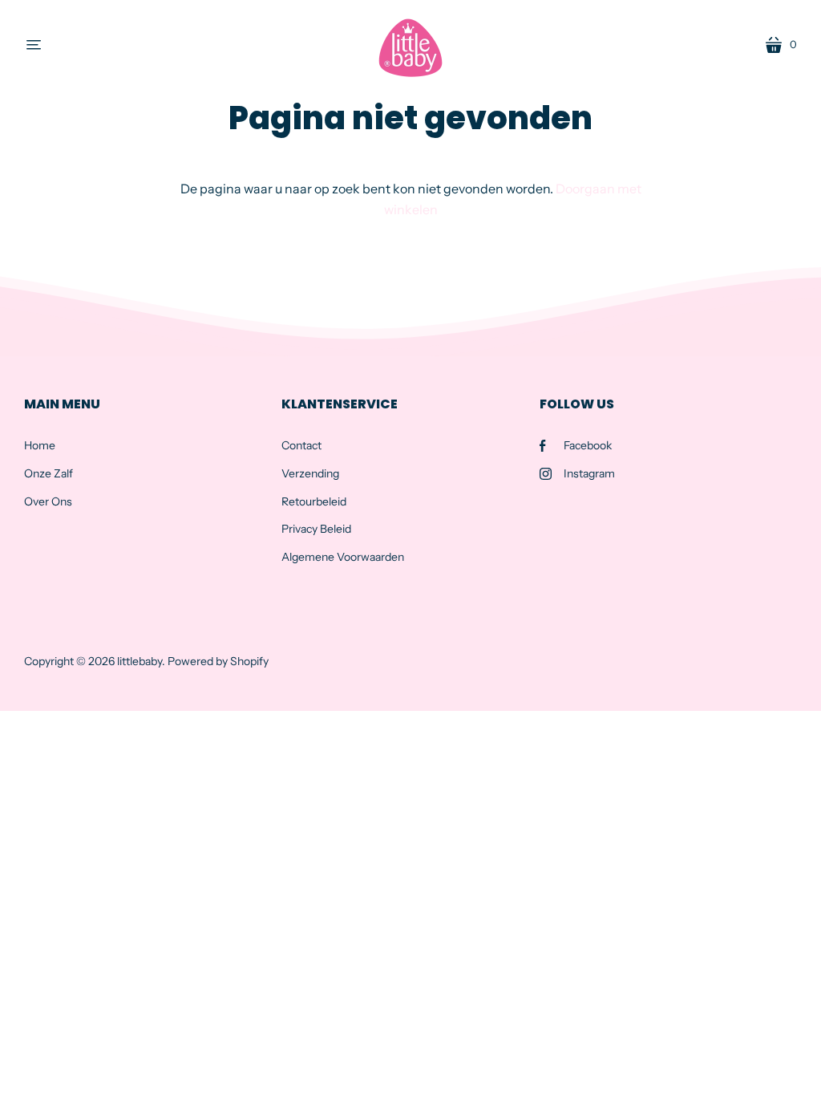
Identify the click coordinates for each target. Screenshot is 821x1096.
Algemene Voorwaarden (342, 557)
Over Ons (48, 501)
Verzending (310, 473)
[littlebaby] (410, 45)
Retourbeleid (313, 501)
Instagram (589, 473)
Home (39, 445)
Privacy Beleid (316, 529)
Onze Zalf (48, 473)
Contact (301, 445)
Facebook (588, 445)
